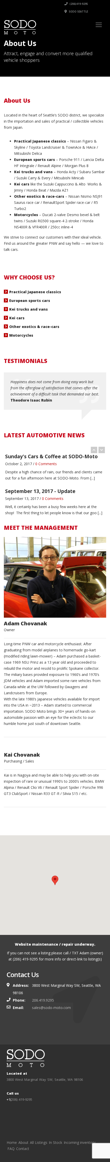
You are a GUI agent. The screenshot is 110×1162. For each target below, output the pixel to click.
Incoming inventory (79, 1142)
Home (12, 1142)
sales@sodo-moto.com (51, 1007)
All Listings (38, 1142)
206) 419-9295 (21, 1099)
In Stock (55, 1142)
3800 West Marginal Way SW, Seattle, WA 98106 (45, 1079)
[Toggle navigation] (99, 25)
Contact (22, 1148)
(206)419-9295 (78, 4)
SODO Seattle (78, 11)
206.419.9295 (43, 1000)
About (23, 1142)
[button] (55, 880)
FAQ (11, 1148)
